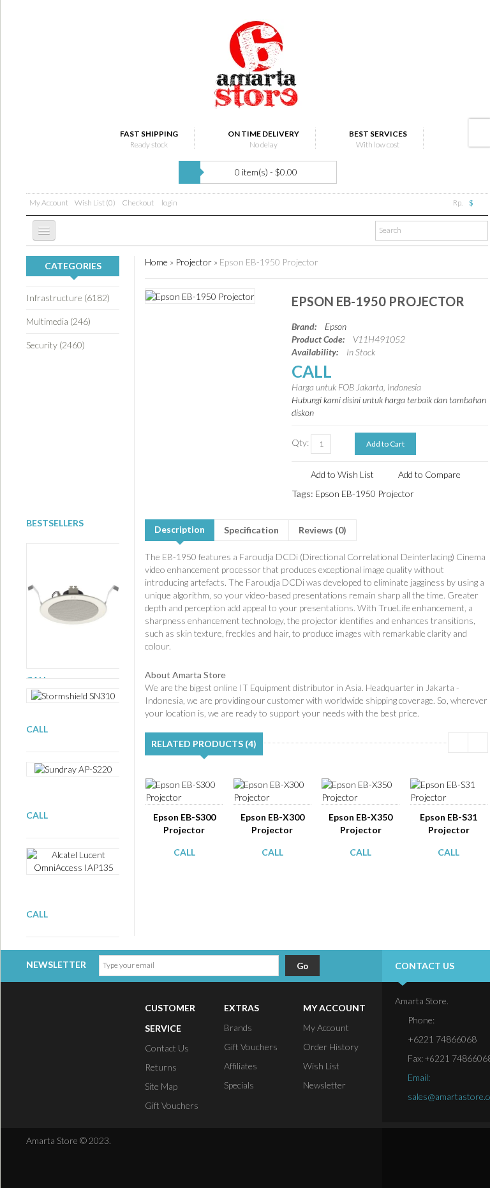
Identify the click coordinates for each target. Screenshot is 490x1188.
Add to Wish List (342, 474)
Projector (193, 261)
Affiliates (240, 1065)
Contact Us (167, 1048)
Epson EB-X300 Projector (272, 823)
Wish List (321, 1065)
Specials (239, 1085)
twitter (431, 1148)
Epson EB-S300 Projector (184, 823)
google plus (455, 1148)
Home (156, 261)
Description (179, 529)
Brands (238, 1027)
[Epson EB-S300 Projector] (188, 789)
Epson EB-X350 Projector (360, 823)
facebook (407, 1148)
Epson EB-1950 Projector (268, 261)
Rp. (458, 202)
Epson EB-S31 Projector (448, 823)
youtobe (480, 1148)
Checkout (138, 202)
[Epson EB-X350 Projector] (364, 789)
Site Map (161, 1086)
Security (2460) (55, 344)
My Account (48, 202)
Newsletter (324, 1085)
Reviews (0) (322, 529)
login (169, 202)
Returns (161, 1067)
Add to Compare (429, 474)
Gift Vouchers (171, 1105)
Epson (335, 326)
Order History (331, 1046)
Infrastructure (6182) (68, 297)
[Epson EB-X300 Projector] (276, 789)
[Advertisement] (90, 433)
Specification (251, 529)
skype (407, 1168)
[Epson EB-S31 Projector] (452, 789)
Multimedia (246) (58, 321)
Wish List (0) (95, 202)
